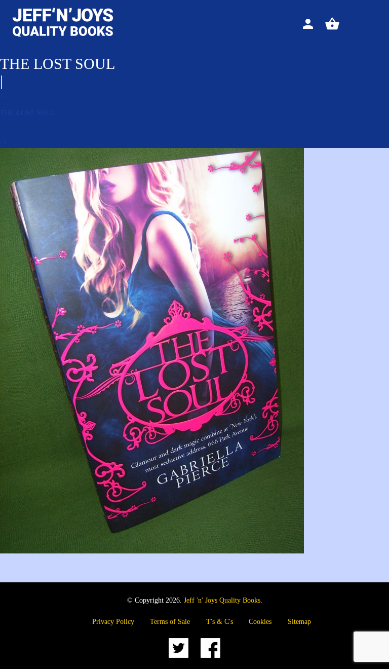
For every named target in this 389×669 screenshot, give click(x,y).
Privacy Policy (113, 621)
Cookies (260, 621)
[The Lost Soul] (152, 551)
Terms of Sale (170, 621)
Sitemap (299, 621)
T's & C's (219, 621)
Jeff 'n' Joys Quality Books (222, 600)
